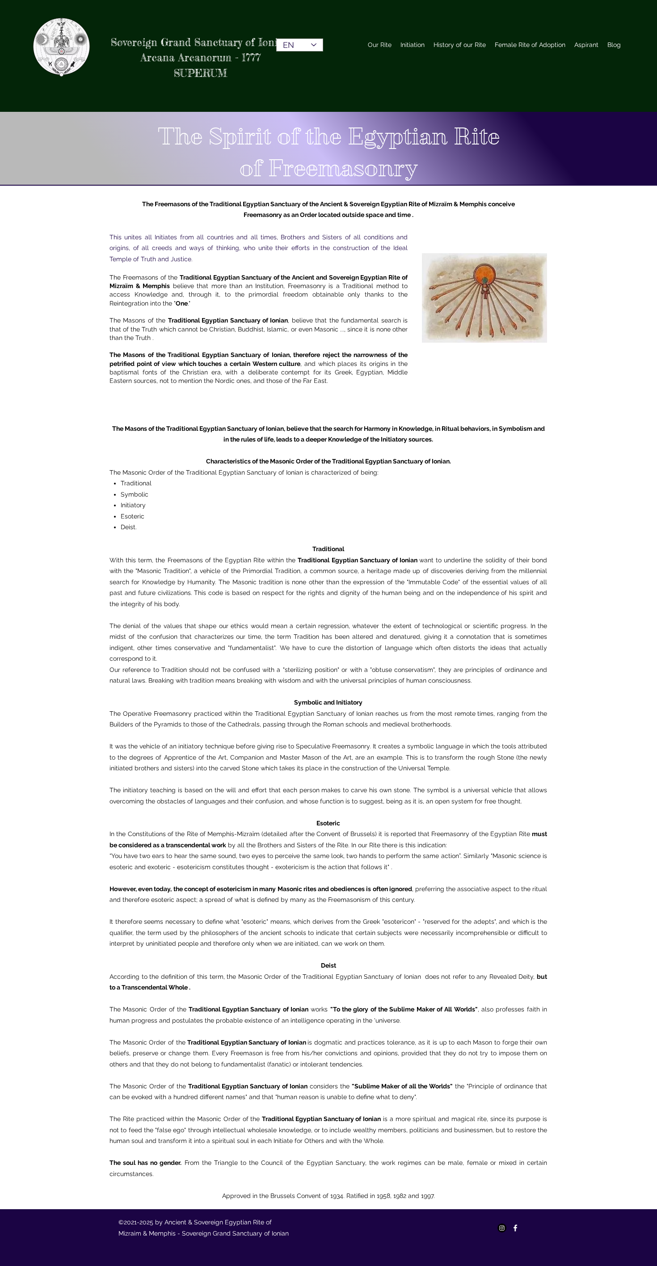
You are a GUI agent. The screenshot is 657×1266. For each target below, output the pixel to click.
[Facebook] (515, 1228)
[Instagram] (501, 1228)
